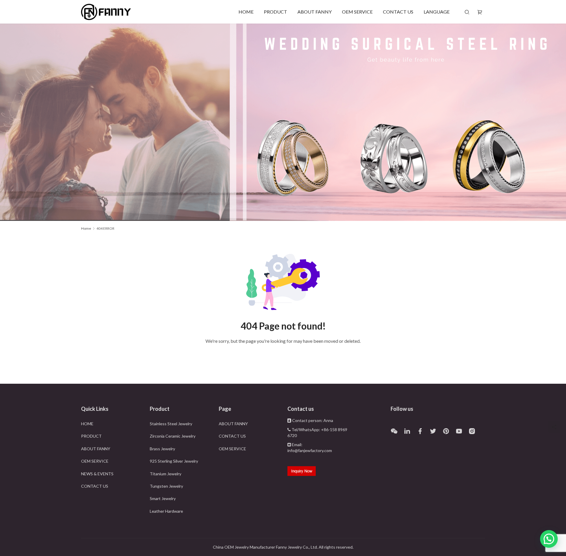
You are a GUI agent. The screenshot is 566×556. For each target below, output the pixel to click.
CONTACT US (398, 11)
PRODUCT (275, 11)
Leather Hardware (166, 511)
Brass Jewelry (162, 448)
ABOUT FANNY (314, 11)
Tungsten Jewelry (166, 486)
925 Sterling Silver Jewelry (174, 461)
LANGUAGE (437, 11)
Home (86, 228)
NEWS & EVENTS (97, 473)
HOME (246, 11)
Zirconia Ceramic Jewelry (172, 435)
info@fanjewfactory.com (309, 450)
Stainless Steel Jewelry (171, 423)
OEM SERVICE (357, 11)
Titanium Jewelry (165, 473)
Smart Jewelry (163, 498)
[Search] (467, 12)
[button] (549, 539)
